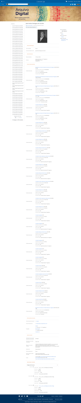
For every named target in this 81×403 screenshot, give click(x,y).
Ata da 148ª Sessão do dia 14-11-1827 (17, 65)
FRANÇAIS (60, 396)
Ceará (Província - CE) (44, 323)
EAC (62, 34)
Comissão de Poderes (38, 265)
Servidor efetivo (30, 399)
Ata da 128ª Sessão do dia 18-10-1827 (17, 51)
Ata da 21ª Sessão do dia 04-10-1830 (17, 98)
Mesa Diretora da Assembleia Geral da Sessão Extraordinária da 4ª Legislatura (46, 76)
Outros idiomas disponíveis (31, 27)
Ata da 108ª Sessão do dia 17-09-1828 (17, 36)
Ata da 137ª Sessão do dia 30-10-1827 (17, 58)
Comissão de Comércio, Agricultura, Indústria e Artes (42, 156)
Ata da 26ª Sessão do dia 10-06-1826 (17, 107)
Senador (37, 321)
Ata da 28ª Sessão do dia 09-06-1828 (17, 112)
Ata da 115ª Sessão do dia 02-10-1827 (17, 46)
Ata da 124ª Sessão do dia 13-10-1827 (17, 50)
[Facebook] (20, 396)
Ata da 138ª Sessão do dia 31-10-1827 (17, 60)
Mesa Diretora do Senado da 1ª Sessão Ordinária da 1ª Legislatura (44, 307)
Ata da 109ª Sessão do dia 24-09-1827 (17, 39)
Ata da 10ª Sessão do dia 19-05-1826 (17, 43)
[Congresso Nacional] (40, 396)
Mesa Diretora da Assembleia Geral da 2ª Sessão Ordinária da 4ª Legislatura (45, 95)
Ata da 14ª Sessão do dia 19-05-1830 (17, 67)
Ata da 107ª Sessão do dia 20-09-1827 (17, 34)
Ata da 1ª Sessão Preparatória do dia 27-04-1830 (18, 89)
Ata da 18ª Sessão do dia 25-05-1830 (17, 76)
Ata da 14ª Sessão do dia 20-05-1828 (17, 69)
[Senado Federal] (40, 1)
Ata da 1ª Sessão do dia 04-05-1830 (17, 81)
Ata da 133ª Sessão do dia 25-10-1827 (17, 53)
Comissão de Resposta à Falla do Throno (41, 130)
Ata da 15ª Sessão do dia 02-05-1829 (17, 72)
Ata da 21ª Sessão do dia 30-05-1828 (17, 100)
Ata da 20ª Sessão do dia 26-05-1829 (17, 93)
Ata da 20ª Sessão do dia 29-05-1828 (17, 97)
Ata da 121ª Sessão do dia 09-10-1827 (17, 48)
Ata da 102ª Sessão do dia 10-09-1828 (17, 27)
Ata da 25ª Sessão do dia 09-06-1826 (17, 105)
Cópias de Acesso (31, 365)
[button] (66, 1)
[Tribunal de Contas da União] (42, 396)
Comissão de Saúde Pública (39, 299)
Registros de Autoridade (29, 25)
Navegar (2, 4)
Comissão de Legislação (38, 215)
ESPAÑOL (56, 396)
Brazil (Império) (38, 323)
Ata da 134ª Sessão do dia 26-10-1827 (17, 55)
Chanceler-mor (37, 331)
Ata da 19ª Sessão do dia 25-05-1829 (17, 77)
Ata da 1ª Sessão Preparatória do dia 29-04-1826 (18, 91)
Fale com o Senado (77, 1)
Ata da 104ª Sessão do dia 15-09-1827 (17, 31)
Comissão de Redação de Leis (39, 104)
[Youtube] (27, 396)
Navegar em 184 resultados (18, 119)
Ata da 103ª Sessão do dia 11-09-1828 (17, 29)
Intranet (21, 399)
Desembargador (37, 328)
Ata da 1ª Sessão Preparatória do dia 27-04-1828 (18, 86)
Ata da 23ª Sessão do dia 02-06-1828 (17, 102)
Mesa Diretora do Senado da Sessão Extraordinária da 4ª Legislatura (44, 67)
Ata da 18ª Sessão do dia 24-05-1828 (17, 74)
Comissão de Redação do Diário (39, 290)
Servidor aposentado (45, 399)
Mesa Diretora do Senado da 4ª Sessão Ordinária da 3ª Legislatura (44, 113)
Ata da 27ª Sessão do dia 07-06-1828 (17, 109)
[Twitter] (22, 396)
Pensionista (51, 399)
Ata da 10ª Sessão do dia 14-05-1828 (17, 41)
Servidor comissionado (37, 399)
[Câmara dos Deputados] (38, 396)
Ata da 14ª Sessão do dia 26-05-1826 (17, 70)
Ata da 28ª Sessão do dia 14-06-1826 (17, 114)
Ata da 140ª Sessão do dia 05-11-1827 (17, 62)
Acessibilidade (70, 1)
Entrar (78, 4)
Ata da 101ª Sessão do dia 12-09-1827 (17, 25)
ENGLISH (52, 396)
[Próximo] (21, 117)
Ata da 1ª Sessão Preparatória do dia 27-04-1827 (18, 83)
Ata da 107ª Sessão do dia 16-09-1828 (17, 32)
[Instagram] (24, 396)
